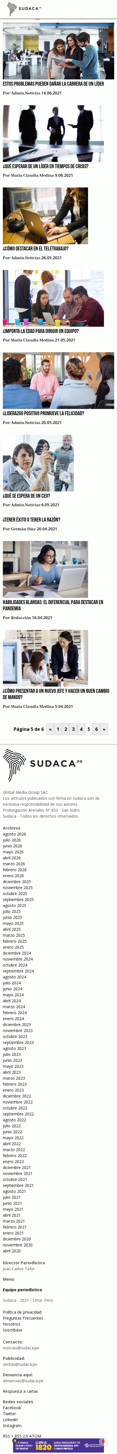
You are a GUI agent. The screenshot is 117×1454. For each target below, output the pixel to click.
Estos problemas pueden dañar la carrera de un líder (53, 84)
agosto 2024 (14, 977)
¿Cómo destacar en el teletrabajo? (35, 249)
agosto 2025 (14, 905)
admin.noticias (25, 93)
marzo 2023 (14, 1078)
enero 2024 (13, 1018)
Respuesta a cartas (20, 1391)
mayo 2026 (13, 851)
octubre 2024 (15, 965)
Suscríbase (12, 1330)
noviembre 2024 (18, 959)
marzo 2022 (14, 1149)
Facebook (12, 1407)
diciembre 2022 (17, 1096)
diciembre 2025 (17, 881)
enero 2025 (13, 947)
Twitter (9, 1413)
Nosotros (11, 1324)
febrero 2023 (15, 1084)
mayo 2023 (13, 1066)
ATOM (35, 1436)
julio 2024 (12, 982)
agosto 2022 (14, 1119)
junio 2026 (12, 846)
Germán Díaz (23, 529)
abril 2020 (12, 1250)
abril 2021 (12, 1215)
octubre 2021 (15, 1179)
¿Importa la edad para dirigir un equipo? (41, 331)
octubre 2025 (15, 893)
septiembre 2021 (18, 1185)
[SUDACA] (24, 10)
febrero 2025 (15, 941)
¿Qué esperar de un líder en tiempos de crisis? (45, 167)
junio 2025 (12, 917)
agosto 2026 (14, 834)
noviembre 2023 (18, 1030)
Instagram (12, 1425)
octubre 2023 (15, 1036)
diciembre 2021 (17, 1167)
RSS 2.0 (21, 1436)
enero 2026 (13, 875)
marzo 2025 (14, 935)
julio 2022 (12, 1125)
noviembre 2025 (18, 887)
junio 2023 (12, 1060)
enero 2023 (13, 1090)
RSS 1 (8, 1436)
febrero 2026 (15, 869)
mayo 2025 (13, 923)
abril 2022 (12, 1143)
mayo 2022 (13, 1137)
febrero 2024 (15, 1012)
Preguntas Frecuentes (23, 1318)
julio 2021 (12, 1197)
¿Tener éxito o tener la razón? (31, 520)
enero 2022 (13, 1161)
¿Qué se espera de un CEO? (26, 496)
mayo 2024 (13, 994)
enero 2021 (13, 1233)
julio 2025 (12, 911)
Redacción (21, 618)
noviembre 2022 (18, 1102)
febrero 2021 (15, 1227)
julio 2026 (12, 840)
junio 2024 (12, 988)
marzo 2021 (14, 1221)
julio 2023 (12, 1054)
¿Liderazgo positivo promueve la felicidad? (43, 414)
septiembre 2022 (18, 1114)
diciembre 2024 (17, 953)
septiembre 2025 (18, 899)
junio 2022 (12, 1131)
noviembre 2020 (18, 1245)
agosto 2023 (14, 1048)
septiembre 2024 (18, 971)
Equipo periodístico (22, 1289)
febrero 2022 (15, 1155)
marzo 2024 (14, 1006)
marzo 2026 (14, 863)
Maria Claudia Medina (32, 175)
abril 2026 (12, 857)
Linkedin (10, 1419)
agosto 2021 (14, 1191)
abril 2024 (12, 1000)
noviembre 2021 (18, 1173)
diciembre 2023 (17, 1024)
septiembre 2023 (18, 1042)
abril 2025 (12, 929)
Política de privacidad (22, 1312)
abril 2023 (12, 1072)
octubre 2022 (15, 1108)
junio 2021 (12, 1203)
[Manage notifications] (103, 1441)
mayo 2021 (13, 1209)
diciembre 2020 (17, 1239)
